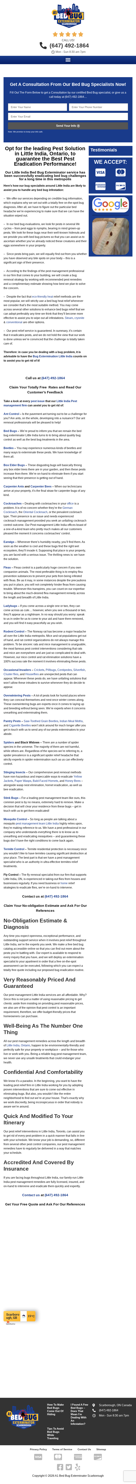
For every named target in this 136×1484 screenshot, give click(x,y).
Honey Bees (73, 780)
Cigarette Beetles (20, 725)
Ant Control (11, 413)
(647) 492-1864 (74, 96)
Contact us (31, 1195)
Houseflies (32, 674)
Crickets (39, 669)
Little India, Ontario (18, 1045)
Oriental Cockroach (35, 512)
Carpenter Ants (14, 486)
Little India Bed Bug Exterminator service (45, 172)
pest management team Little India (37, 823)
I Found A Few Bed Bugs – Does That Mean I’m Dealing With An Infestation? (79, 1414)
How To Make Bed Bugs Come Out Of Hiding (55, 1409)
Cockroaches (13, 503)
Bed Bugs (10, 431)
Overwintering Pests (17, 695)
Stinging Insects (14, 772)
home (64, 883)
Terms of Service (62, 1449)
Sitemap (101, 1449)
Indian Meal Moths (71, 721)
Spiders (9, 742)
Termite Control (14, 849)
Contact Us (84, 1449)
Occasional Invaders (17, 669)
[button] (68, 60)
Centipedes (64, 669)
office (70, 503)
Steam (69, 317)
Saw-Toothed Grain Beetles (41, 721)
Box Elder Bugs (14, 465)
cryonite (79, 317)
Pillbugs (51, 669)
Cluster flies (11, 674)
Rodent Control (14, 631)
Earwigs (9, 541)
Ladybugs (10, 605)
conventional (14, 322)
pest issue (38, 401)
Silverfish (79, 669)
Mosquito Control (15, 819)
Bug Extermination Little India (52, 356)
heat (50, 296)
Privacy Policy (38, 1449)
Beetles (9, 448)
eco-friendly (39, 296)
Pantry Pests (12, 721)
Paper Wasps (23, 780)
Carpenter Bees (41, 486)
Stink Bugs (11, 797)
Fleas (7, 567)
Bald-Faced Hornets (45, 780)
